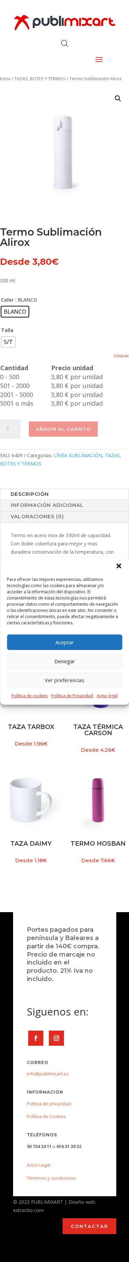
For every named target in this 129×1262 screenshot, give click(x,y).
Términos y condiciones (51, 1178)
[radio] (15, 311)
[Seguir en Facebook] (35, 1038)
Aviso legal (107, 695)
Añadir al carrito (63, 429)
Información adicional (47, 505)
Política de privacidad (49, 1104)
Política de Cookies (46, 1116)
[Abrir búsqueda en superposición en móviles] (64, 43)
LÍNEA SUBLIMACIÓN (78, 455)
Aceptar (64, 642)
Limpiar (121, 355)
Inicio (5, 78)
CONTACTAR (89, 1226)
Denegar (64, 661)
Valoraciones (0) (37, 516)
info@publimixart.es (48, 1074)
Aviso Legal (38, 1165)
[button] (118, 565)
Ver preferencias (64, 680)
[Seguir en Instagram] (56, 1038)
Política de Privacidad (72, 695)
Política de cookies (29, 695)
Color (7, 299)
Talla (7, 330)
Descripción (30, 494)
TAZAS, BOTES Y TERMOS (40, 78)
